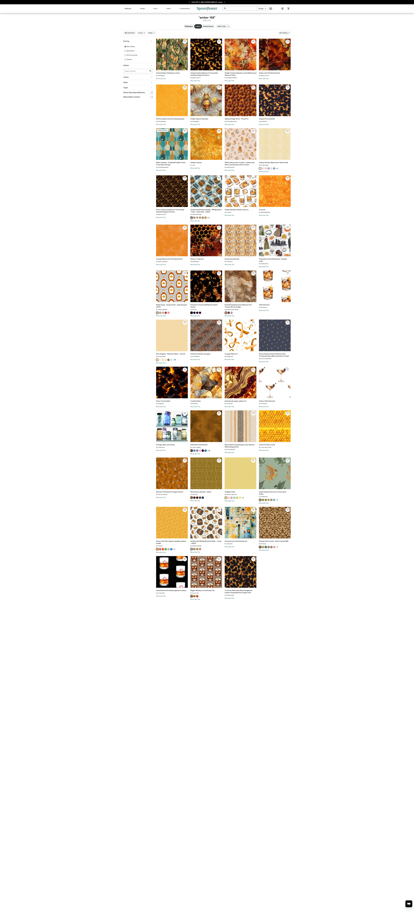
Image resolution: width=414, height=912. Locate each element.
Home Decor (208, 26)
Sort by (138, 41)
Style (138, 82)
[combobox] (262, 8)
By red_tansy (194, 494)
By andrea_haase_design (231, 309)
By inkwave (228, 212)
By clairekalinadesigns (162, 167)
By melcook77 (229, 261)
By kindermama (263, 263)
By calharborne (194, 261)
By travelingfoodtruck (231, 121)
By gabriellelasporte (264, 212)
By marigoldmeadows (231, 77)
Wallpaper (128, 8)
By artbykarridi (229, 356)
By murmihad (229, 403)
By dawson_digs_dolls (231, 494)
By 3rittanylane (263, 496)
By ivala (192, 165)
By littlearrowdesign (196, 214)
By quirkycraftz (160, 593)
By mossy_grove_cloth (265, 447)
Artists (138, 65)
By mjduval (159, 546)
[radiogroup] (138, 53)
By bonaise (193, 309)
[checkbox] (152, 93)
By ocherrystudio (161, 356)
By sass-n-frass (194, 593)
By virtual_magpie (195, 447)
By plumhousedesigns (265, 358)
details (220, 2)
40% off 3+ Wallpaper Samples (204, 2)
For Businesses (185, 8)
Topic (138, 88)
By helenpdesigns (161, 121)
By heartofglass (160, 75)
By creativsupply (229, 595)
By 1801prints (263, 307)
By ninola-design (264, 165)
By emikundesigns (230, 449)
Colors (141, 33)
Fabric (169, 8)
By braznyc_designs (161, 261)
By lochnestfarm (195, 356)
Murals (142, 8)
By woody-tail (228, 543)
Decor (156, 8)
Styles (151, 33)
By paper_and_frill (195, 77)
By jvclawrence (160, 447)
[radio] (125, 46)
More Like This (161, 79)
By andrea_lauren (229, 167)
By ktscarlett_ (194, 403)
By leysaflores (263, 121)
